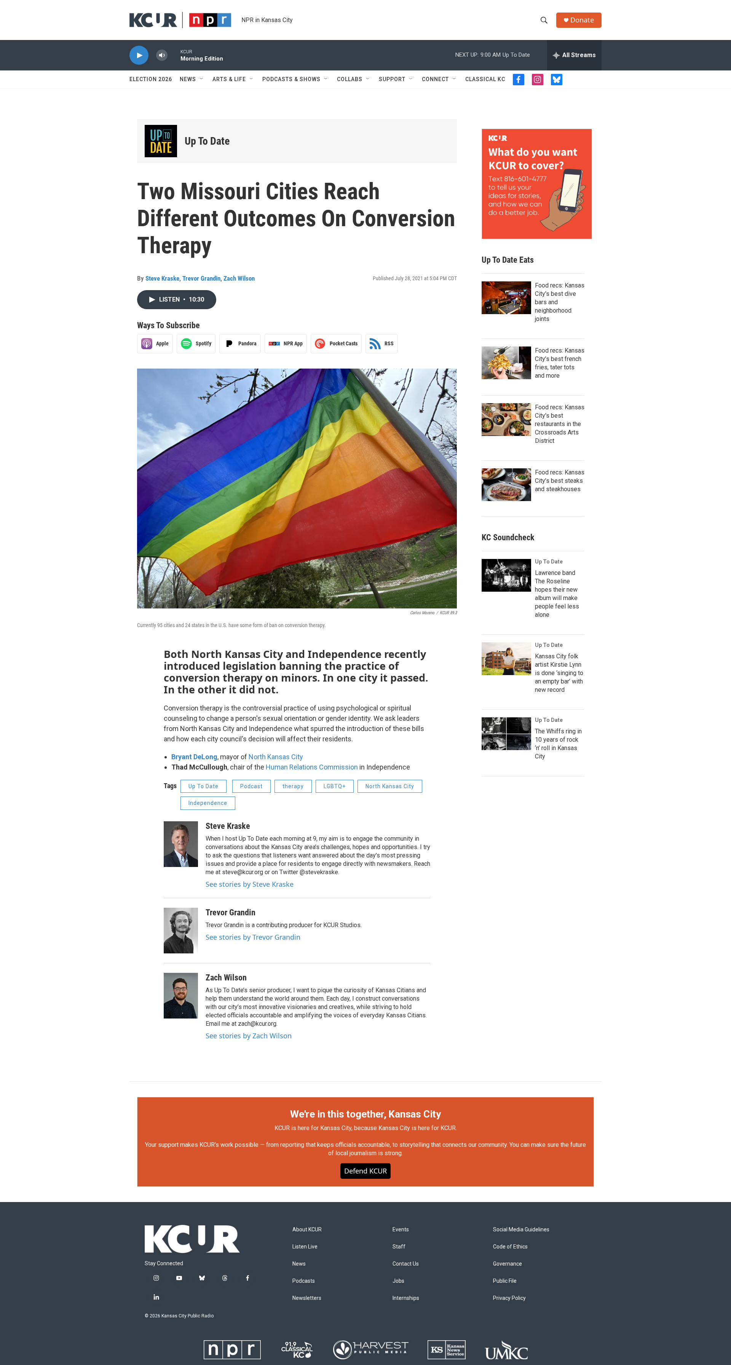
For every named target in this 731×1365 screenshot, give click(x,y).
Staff (399, 1247)
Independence (207, 803)
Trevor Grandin (201, 278)
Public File (505, 1281)
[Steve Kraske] (181, 844)
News (188, 79)
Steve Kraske (162, 278)
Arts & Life (229, 79)
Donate (582, 20)
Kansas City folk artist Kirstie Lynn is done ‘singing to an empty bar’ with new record (559, 673)
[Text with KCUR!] (537, 184)
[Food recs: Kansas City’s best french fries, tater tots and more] (506, 362)
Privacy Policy (509, 1298)
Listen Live (305, 1247)
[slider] (174, 55)
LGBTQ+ (335, 786)
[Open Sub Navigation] (202, 79)
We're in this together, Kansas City (365, 1114)
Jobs (398, 1281)
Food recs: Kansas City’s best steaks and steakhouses (559, 481)
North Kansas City (276, 757)
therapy (293, 786)
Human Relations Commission (312, 767)
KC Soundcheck (508, 537)
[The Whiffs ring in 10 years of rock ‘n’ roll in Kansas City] (506, 733)
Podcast (251, 786)
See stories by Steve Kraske (250, 884)
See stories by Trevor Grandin (253, 937)
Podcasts (303, 1281)
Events (401, 1229)
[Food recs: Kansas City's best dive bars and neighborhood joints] (506, 297)
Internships (406, 1298)
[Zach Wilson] (181, 996)
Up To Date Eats (508, 260)
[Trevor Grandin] (181, 930)
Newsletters (306, 1298)
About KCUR (307, 1229)
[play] (139, 55)
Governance (507, 1264)
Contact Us (406, 1264)
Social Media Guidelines (521, 1229)
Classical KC (485, 79)
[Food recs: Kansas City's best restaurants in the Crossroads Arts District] (506, 419)
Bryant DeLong (194, 757)
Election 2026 (150, 79)
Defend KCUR (365, 1170)
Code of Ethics (510, 1247)
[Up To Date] (161, 141)
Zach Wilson (239, 278)
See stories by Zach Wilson (249, 1035)
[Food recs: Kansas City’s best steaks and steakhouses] (506, 484)
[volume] (161, 55)
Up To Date (207, 141)
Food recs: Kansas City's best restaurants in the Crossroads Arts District (559, 424)
